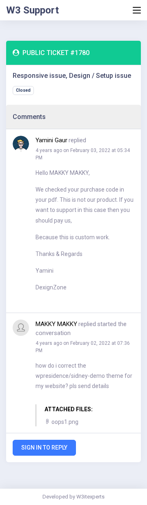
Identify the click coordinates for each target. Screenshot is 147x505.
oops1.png (64, 422)
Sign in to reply (44, 447)
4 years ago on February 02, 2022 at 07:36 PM (83, 346)
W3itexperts (90, 497)
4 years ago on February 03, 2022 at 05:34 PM (83, 154)
